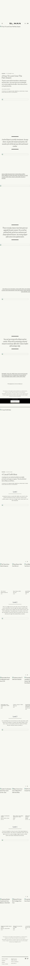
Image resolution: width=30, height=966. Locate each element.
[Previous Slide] (26, 561)
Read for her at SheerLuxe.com (14, 959)
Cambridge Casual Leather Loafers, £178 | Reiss (14, 376)
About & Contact (5, 958)
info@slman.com (17, 941)
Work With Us (13, 963)
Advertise (3, 960)
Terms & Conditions (14, 961)
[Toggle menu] (2, 23)
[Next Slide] (27, 561)
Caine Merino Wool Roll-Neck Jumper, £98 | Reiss (13, 288)
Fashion (3, 73)
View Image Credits (6, 89)
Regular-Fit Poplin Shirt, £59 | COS (12, 175)
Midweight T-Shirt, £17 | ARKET (8, 373)
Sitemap (3, 962)
